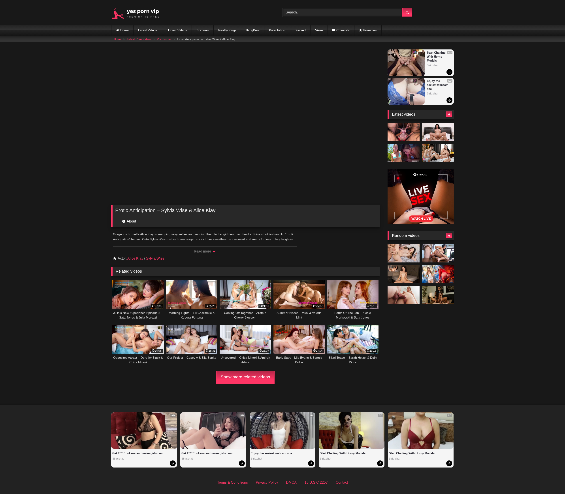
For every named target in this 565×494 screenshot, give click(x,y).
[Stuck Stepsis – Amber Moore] (404, 295)
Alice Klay (135, 258)
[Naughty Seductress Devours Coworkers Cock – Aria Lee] (404, 253)
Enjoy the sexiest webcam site (438, 85)
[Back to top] (551, 481)
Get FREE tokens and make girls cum (138, 453)
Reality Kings (227, 30)
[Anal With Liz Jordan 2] (404, 274)
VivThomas (164, 39)
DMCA (291, 482)
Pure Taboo (277, 30)
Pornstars (370, 30)
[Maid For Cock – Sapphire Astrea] (438, 253)
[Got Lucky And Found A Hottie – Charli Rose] (404, 153)
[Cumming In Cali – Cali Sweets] (438, 295)
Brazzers (202, 30)
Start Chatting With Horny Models (436, 56)
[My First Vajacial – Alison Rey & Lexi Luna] (438, 153)
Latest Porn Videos (139, 39)
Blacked (300, 30)
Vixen (319, 30)
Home (124, 30)
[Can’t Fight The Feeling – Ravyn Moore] (438, 132)
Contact (342, 482)
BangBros (253, 30)
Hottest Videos (177, 30)
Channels (343, 30)
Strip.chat (432, 65)
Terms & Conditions (232, 482)
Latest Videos (147, 30)
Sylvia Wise (155, 258)
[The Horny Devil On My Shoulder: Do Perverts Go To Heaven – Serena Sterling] (438, 274)
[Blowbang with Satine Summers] (404, 132)
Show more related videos (245, 377)
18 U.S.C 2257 (316, 482)
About (131, 221)
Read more (203, 251)
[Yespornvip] (138, 12)
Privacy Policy (267, 482)
